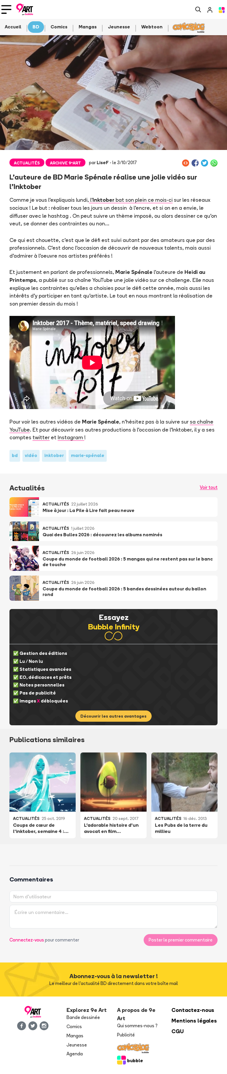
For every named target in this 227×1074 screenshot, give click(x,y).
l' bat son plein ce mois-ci (131, 199)
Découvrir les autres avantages (113, 716)
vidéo (31, 455)
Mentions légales (194, 1020)
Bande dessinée (83, 1017)
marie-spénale (87, 455)
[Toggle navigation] (6, 9)
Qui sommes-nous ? (137, 1025)
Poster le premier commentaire (181, 940)
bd (15, 455)
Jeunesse (77, 1045)
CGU (177, 1031)
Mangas (75, 1036)
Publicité (126, 1035)
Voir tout (209, 487)
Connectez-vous (26, 940)
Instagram (71, 437)
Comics (74, 1026)
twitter (41, 437)
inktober (54, 455)
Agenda (75, 1054)
